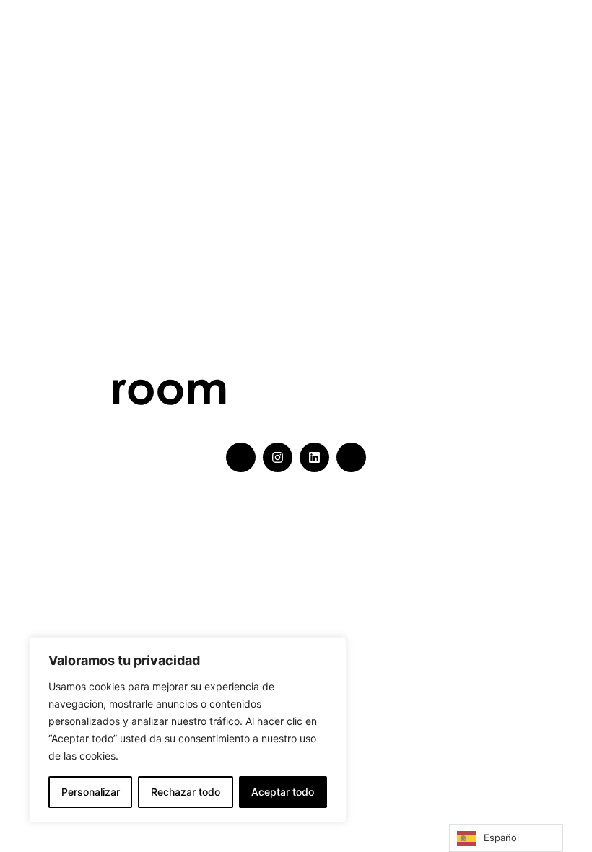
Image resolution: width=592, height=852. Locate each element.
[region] (188, 730)
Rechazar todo (185, 792)
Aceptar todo (282, 792)
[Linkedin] (314, 457)
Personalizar (90, 792)
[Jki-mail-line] (351, 457)
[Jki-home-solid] (241, 457)
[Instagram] (277, 457)
